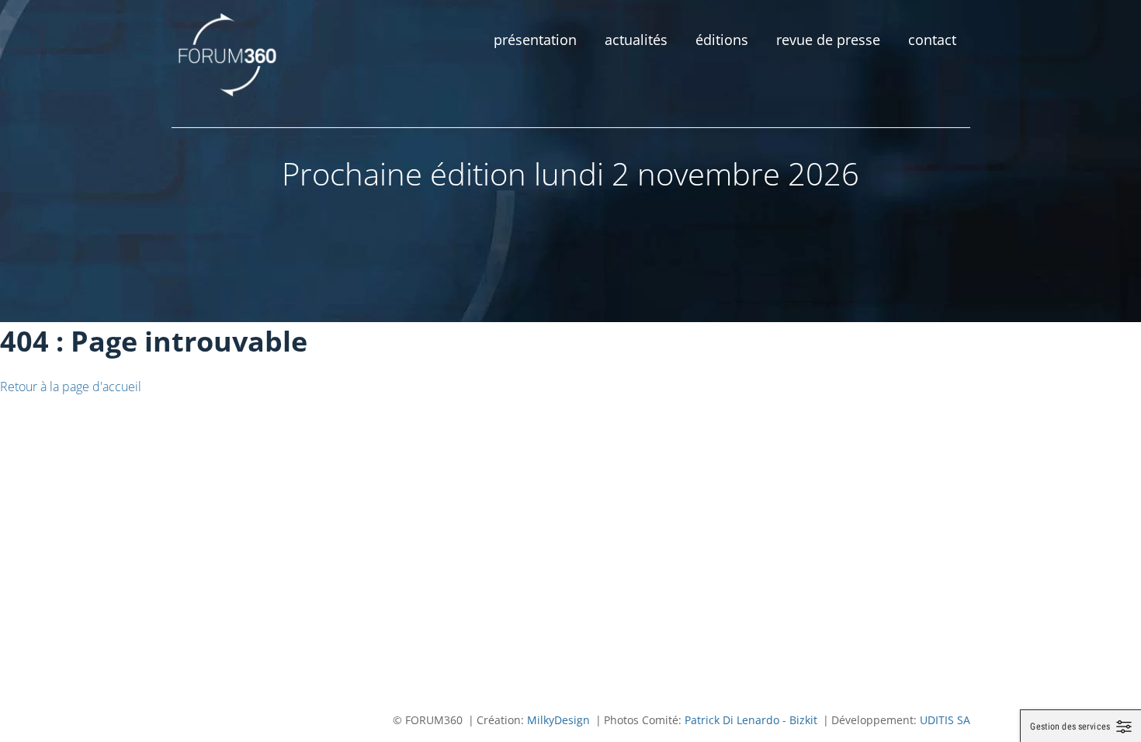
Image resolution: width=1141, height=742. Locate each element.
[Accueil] (228, 54)
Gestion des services (1070, 726)
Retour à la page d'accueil (70, 386)
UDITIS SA (945, 720)
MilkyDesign (558, 720)
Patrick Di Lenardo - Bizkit (751, 720)
